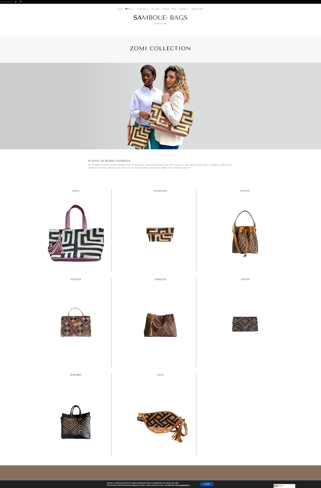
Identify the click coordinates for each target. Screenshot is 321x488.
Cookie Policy (6, 2)
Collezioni (141, 9)
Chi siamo (155, 9)
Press (174, 9)
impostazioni (184, 485)
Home (120, 9)
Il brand (166, 9)
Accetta (207, 484)
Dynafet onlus (197, 9)
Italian (280, 486)
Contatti (182, 9)
